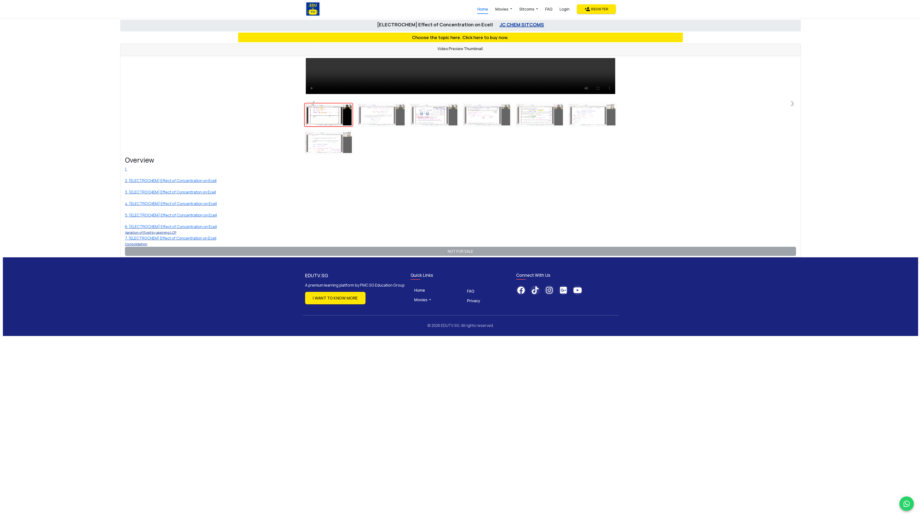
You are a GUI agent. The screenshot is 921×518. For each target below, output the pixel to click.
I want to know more (335, 298)
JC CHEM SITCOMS (522, 24)
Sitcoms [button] (527, 9)
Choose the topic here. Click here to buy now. (460, 37)
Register (596, 9)
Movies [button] (502, 9)
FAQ (548, 9)
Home (482, 9)
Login (564, 9)
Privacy (473, 300)
